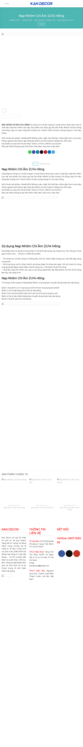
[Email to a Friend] (41, 152)
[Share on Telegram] (53, 152)
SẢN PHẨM (27, 20)
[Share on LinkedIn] (49, 152)
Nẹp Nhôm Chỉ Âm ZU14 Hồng (68, 270)
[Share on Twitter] (37, 152)
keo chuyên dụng (35, 296)
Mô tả (35, 164)
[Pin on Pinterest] (45, 152)
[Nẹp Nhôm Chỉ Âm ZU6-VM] (41, 491)
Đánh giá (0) (45, 164)
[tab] (35, 164)
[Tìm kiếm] (80, 4)
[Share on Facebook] (33, 152)
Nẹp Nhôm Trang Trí (44, 20)
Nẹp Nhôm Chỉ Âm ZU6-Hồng (70, 509)
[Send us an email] (69, 553)
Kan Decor (6, 538)
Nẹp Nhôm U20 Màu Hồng (14, 508)
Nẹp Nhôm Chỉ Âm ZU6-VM (42, 508)
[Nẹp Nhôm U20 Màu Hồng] (14, 491)
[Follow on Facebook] (61, 553)
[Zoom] (4, 110)
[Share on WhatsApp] (30, 152)
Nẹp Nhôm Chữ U (65, 20)
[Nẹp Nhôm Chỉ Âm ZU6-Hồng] (69, 491)
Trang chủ (14, 20)
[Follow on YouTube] (76, 553)
